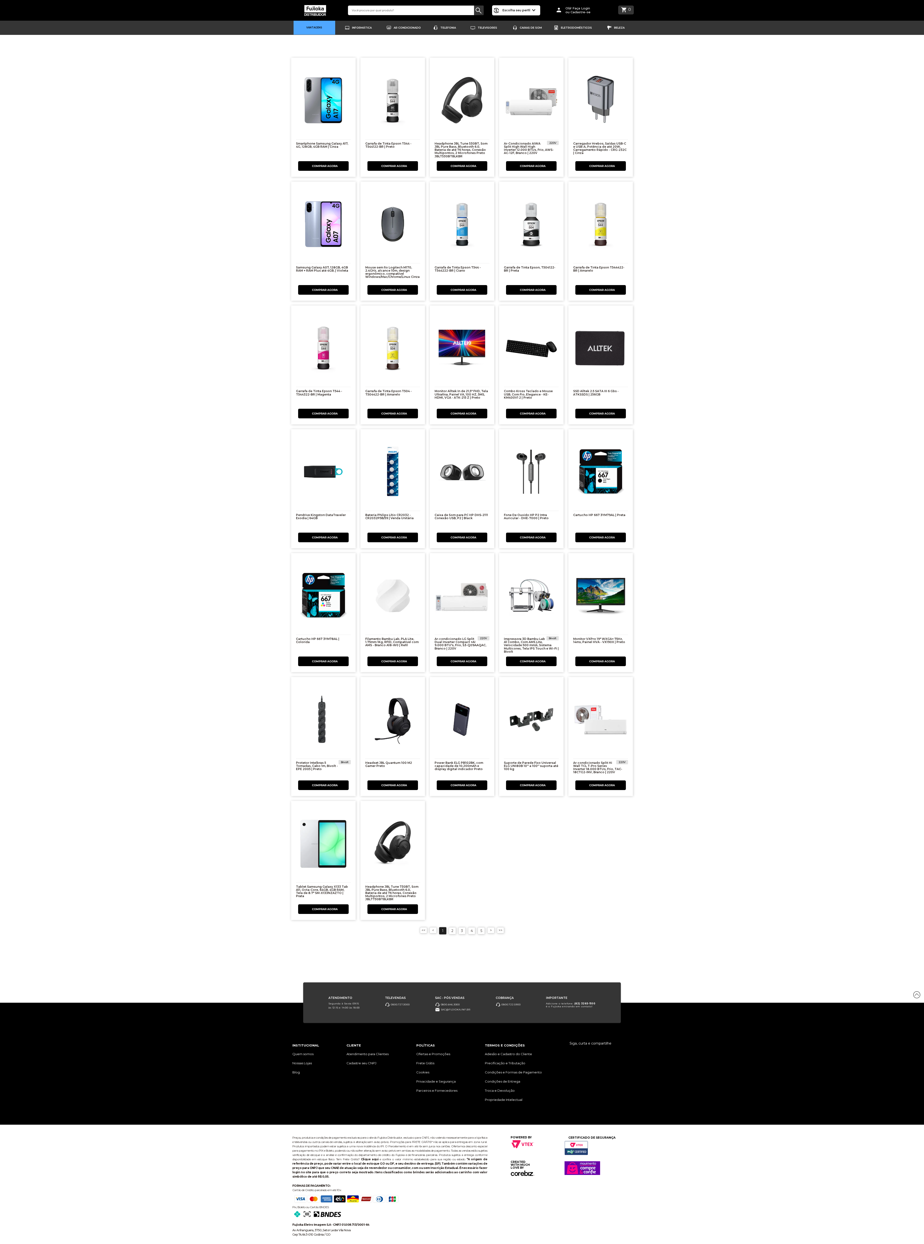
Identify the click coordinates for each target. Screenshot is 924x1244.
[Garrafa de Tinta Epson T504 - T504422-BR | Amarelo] (392, 349)
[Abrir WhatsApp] (12, 1232)
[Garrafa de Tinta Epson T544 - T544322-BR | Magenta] (323, 349)
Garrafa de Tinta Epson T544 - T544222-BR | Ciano (458, 269)
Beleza (619, 27)
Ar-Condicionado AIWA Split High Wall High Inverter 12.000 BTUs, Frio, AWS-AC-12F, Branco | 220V (529, 148)
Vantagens (314, 27)
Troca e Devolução (500, 1090)
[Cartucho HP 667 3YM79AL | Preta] (600, 473)
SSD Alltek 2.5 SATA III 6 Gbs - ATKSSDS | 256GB (596, 392)
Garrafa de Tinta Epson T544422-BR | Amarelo (598, 269)
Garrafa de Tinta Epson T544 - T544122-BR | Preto (388, 145)
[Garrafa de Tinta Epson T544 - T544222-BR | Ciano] (462, 225)
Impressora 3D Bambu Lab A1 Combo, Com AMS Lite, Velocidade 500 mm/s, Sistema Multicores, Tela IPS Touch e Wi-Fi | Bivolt (531, 645)
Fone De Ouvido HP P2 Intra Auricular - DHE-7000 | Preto (526, 516)
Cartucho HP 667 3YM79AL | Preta (599, 515)
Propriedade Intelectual (503, 1100)
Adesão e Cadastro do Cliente (508, 1054)
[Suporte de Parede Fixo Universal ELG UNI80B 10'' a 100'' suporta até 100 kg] (531, 721)
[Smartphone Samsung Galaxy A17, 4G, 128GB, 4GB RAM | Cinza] (323, 102)
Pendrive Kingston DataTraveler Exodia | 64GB (321, 516)
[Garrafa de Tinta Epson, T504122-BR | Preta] (531, 225)
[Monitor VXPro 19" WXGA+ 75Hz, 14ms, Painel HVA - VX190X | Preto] (600, 597)
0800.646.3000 (450, 1004)
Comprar (323, 166)
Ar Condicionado (407, 27)
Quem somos (303, 1054)
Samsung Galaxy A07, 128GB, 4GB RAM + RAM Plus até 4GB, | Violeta (322, 269)
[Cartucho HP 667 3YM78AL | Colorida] (323, 597)
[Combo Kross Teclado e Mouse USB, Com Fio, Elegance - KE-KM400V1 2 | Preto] (531, 349)
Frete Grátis (425, 1063)
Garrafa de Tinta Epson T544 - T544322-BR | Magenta (319, 392)
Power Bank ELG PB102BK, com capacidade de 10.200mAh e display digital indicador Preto (459, 766)
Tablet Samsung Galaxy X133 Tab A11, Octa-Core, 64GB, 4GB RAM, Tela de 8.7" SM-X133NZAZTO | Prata (322, 891)
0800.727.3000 (400, 1004)
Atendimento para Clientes (367, 1054)
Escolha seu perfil (516, 10)
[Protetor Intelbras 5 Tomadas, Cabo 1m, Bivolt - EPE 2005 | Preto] (323, 721)
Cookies (422, 1072)
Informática (362, 27)
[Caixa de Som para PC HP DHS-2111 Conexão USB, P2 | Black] (462, 473)
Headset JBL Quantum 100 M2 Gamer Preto (388, 764)
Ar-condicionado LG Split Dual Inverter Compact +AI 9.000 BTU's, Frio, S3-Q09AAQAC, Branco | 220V (460, 643)
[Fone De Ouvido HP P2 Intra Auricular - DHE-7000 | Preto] (531, 473)
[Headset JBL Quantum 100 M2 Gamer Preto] (392, 721)
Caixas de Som (531, 27)
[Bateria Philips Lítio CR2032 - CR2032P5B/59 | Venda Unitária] (392, 473)
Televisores (487, 27)
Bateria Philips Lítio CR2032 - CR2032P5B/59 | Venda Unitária (389, 516)
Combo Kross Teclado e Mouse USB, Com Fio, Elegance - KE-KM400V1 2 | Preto (528, 394)
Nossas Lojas (302, 1063)
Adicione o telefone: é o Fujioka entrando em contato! (571, 1005)
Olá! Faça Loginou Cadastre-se (577, 10)
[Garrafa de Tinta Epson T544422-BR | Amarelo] (600, 225)
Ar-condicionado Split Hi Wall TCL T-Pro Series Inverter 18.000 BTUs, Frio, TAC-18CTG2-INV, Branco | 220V (597, 767)
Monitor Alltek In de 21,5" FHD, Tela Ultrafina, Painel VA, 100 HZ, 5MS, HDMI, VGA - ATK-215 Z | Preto (461, 394)
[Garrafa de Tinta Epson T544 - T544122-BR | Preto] (392, 102)
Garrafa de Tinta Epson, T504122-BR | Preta (529, 269)
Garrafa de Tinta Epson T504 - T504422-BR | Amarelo (388, 392)
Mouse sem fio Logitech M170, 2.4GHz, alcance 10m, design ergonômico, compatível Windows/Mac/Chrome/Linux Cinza (392, 272)
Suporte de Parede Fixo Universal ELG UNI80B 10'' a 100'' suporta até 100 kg (531, 766)
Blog (296, 1072)
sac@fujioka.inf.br (455, 1009)
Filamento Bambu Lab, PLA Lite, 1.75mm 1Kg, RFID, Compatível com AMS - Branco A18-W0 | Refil (392, 642)
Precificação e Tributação (505, 1063)
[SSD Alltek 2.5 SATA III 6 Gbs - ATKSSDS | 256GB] (600, 349)
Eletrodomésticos (576, 27)
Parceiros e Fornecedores (436, 1090)
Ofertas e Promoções (433, 1054)
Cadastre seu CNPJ (361, 1063)
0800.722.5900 (510, 1004)
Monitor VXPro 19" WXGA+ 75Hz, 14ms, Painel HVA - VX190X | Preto (599, 640)
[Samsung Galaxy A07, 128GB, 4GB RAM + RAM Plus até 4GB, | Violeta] (323, 225)
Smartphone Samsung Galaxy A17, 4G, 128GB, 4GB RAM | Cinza (322, 145)
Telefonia (448, 27)
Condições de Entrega (502, 1081)
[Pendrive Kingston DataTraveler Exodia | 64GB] (323, 473)
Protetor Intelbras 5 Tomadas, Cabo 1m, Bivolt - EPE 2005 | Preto (317, 766)
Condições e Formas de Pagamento (513, 1072)
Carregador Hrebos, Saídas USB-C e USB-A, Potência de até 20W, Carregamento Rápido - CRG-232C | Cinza (600, 148)
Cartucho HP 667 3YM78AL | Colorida (317, 640)
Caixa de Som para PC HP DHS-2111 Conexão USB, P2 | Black (461, 516)
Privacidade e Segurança (436, 1081)
